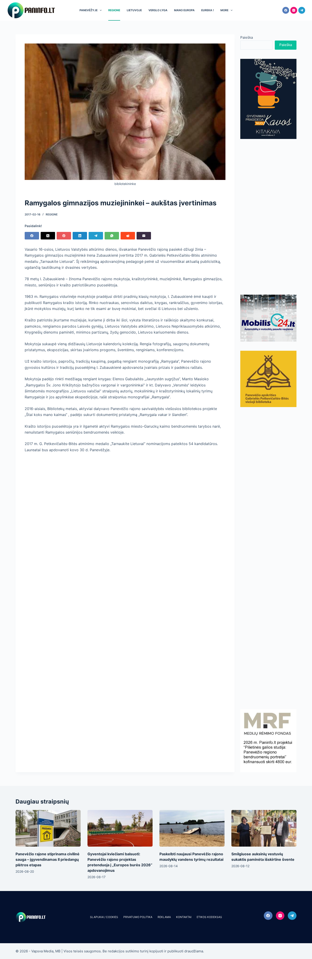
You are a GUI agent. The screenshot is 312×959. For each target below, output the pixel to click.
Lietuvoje (134, 10)
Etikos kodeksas (209, 917)
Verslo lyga (157, 10)
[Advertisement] (268, 216)
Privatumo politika (137, 917)
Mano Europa (184, 10)
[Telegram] (301, 10)
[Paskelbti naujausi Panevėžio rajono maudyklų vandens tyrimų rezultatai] (192, 828)
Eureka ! (207, 10)
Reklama (164, 917)
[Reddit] (128, 235)
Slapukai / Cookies (104, 917)
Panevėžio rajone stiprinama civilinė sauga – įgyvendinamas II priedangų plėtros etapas (47, 859)
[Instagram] (293, 10)
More (224, 10)
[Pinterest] (64, 235)
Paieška (246, 37)
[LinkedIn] (80, 235)
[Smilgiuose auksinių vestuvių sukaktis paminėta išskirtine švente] (263, 828)
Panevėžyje (88, 10)
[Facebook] (285, 10)
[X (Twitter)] (48, 235)
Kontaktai (183, 917)
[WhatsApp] (112, 235)
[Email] (144, 235)
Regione (114, 10)
